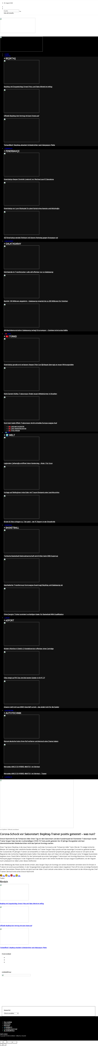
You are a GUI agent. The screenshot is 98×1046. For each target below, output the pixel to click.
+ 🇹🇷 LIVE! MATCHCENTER (16, 426)
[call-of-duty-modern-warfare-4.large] (21, 645)
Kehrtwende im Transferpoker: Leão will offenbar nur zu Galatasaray (28, 272)
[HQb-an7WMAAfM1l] (21, 141)
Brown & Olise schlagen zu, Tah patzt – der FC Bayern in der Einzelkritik (29, 522)
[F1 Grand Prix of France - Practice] (21, 738)
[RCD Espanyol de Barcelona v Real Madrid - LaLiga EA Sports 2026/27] (21, 489)
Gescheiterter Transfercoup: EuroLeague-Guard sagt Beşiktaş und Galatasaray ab (33, 585)
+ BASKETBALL (8, 525)
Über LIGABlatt (8, 1022)
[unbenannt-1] (21, 763)
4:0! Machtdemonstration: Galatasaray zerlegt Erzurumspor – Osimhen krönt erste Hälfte (36, 330)
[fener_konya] (21, 234)
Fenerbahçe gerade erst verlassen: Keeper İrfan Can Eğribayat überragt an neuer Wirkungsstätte (39, 365)
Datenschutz (7, 1024)
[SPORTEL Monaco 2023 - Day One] (21, 611)
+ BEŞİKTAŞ (7, 56)
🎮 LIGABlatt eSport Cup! (10, 1029)
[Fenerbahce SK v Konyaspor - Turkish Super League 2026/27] (21, 205)
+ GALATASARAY (8, 241)
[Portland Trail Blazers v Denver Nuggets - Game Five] (21, 582)
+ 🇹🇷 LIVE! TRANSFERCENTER (17, 428)
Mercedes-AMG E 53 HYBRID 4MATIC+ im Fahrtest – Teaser (25, 774)
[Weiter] (4, 1045)
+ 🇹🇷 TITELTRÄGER (14, 430)
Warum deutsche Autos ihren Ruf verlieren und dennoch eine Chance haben (31, 741)
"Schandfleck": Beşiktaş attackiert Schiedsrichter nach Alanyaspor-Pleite (29, 145)
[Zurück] (1, 1045)
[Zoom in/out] (15, 1042)
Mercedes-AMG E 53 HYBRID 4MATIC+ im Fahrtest (22, 767)
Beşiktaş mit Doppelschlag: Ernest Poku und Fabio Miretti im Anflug (28, 87)
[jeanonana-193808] (21, 112)
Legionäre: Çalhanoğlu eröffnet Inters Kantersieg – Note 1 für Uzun (28, 463)
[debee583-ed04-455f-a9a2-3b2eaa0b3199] (21, 703)
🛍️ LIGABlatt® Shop (9, 1030)
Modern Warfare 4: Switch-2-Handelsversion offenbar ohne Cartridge (29, 649)
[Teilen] (5, 1042)
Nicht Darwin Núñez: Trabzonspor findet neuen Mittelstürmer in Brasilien (30, 394)
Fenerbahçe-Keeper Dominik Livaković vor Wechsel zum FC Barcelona (29, 179)
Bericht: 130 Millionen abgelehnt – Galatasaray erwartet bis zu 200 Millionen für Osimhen (36, 301)
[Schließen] (1, 1042)
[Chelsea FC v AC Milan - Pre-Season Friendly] (21, 268)
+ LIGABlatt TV (8, 777)
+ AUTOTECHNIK (8, 710)
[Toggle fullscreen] (9, 1042)
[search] (20, 11)
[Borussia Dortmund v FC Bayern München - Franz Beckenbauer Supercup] (21, 518)
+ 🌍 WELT (7, 432)
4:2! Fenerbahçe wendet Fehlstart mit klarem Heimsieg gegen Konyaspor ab (31, 238)
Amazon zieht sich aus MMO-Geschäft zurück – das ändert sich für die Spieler (31, 707)
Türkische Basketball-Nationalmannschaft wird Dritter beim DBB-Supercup (31, 556)
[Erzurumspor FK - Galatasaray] (21, 327)
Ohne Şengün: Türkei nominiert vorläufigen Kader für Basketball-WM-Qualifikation (34, 614)
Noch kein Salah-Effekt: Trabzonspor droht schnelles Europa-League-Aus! (30, 423)
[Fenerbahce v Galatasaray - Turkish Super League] (21, 176)
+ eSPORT (7, 618)
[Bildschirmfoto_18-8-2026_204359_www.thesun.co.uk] (21, 674)
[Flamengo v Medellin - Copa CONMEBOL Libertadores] (21, 390)
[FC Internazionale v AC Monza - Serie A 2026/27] (21, 460)
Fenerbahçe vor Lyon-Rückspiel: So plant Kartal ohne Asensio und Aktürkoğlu (31, 208)
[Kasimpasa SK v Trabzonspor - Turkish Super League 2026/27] (21, 419)
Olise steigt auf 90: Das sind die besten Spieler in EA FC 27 (24, 678)
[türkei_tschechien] (21, 552)
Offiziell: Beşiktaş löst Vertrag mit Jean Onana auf (21, 116)
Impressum (7, 1025)
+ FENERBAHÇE (8, 148)
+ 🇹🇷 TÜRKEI (7, 334)
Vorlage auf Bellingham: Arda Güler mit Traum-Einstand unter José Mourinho (31, 492)
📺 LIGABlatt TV (8, 1027)
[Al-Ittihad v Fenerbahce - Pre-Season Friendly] (21, 361)
